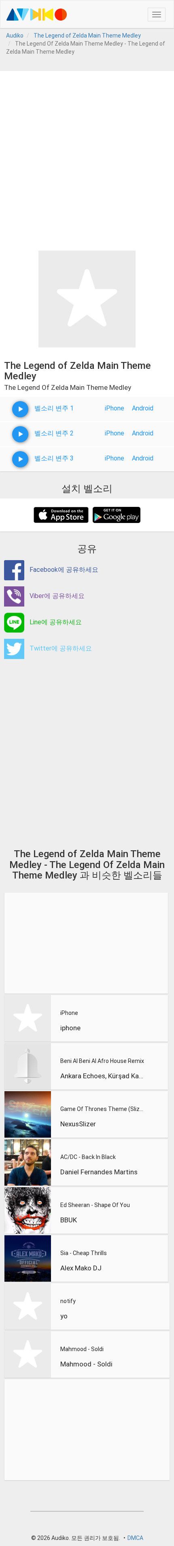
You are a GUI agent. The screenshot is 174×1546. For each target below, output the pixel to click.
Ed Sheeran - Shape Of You (95, 1205)
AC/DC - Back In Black (88, 1157)
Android (142, 408)
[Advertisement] (87, 158)
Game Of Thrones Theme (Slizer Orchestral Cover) (103, 1109)
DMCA (135, 1538)
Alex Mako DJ (81, 1268)
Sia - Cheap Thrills (83, 1253)
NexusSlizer (78, 1124)
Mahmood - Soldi (82, 1349)
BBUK (68, 1220)
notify (68, 1301)
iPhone (114, 408)
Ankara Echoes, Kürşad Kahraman (103, 1076)
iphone (70, 1028)
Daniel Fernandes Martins (99, 1172)
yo (64, 1316)
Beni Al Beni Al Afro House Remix (102, 1061)
